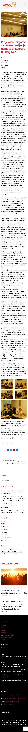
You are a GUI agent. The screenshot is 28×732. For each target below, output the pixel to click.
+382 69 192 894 (10, 698)
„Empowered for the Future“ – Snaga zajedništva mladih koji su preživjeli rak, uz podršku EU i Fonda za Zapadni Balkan (13, 498)
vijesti (10, 443)
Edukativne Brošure (6, 637)
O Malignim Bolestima (7, 635)
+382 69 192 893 (21, 698)
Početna (3, 625)
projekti (4, 443)
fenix (2, 58)
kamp (8, 551)
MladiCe (3, 529)
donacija (15, 549)
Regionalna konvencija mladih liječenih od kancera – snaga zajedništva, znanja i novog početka (13, 491)
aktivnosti (4, 549)
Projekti (3, 67)
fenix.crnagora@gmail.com (12, 701)
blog (10, 549)
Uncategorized (5, 537)
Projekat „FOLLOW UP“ (7, 503)
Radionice (4, 535)
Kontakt (3, 640)
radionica (10, 554)
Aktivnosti (4, 521)
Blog (2, 523)
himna (3, 551)
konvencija (14, 551)
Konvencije (4, 526)
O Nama (3, 628)
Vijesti (3, 540)
